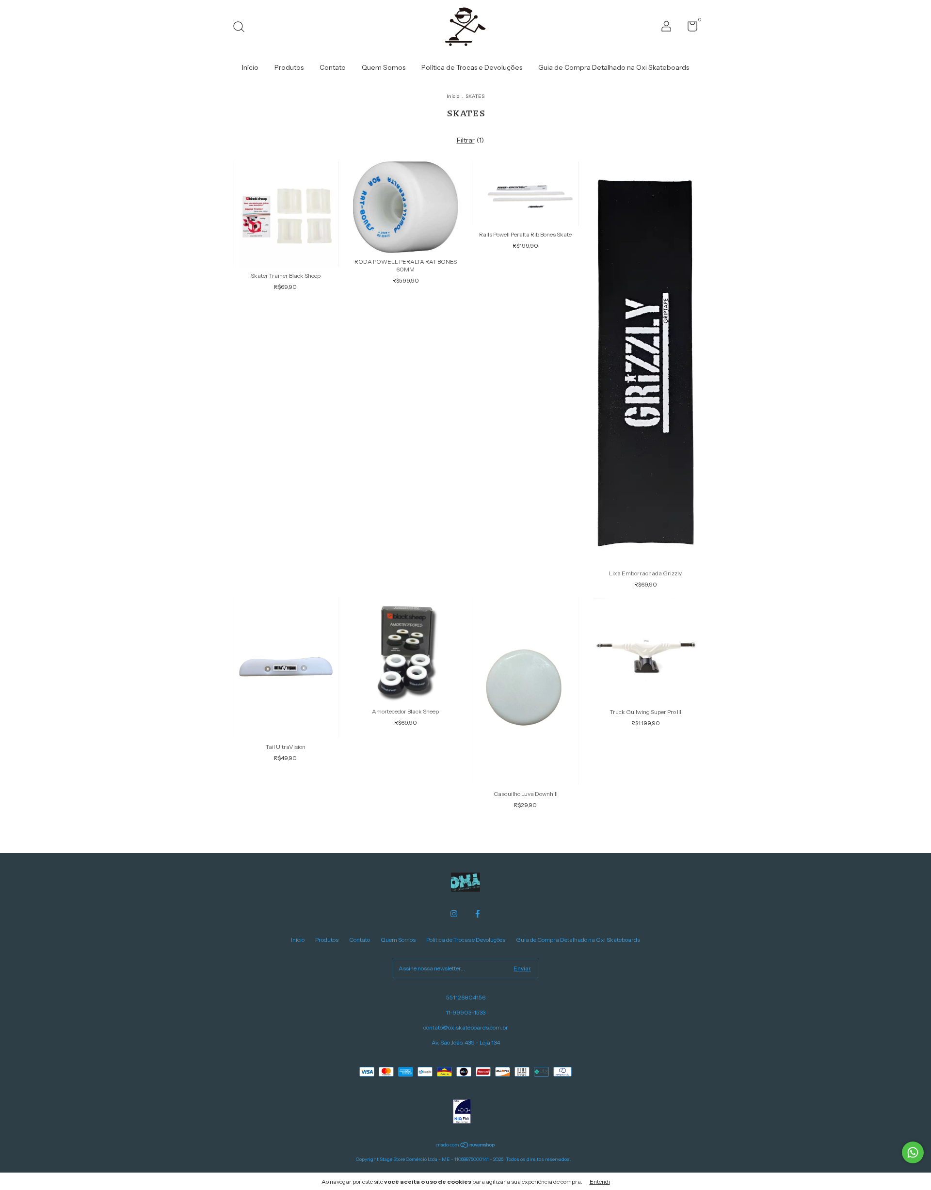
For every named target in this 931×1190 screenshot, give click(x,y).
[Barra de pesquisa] (242, 27)
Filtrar (466, 140)
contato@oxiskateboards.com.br (465, 1027)
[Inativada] (462, 1112)
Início (250, 67)
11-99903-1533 (465, 1012)
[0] (688, 28)
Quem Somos (383, 67)
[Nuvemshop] (465, 1146)
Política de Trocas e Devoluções (471, 67)
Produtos (289, 67)
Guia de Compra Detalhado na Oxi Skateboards (613, 67)
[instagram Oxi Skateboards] (454, 914)
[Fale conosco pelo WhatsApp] (913, 1152)
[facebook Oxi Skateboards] (478, 914)
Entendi (600, 1181)
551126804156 (465, 997)
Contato (333, 67)
